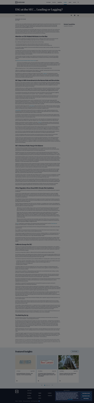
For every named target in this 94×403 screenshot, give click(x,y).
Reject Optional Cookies (86, 395)
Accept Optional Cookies (86, 393)
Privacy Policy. (70, 399)
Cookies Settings (86, 398)
